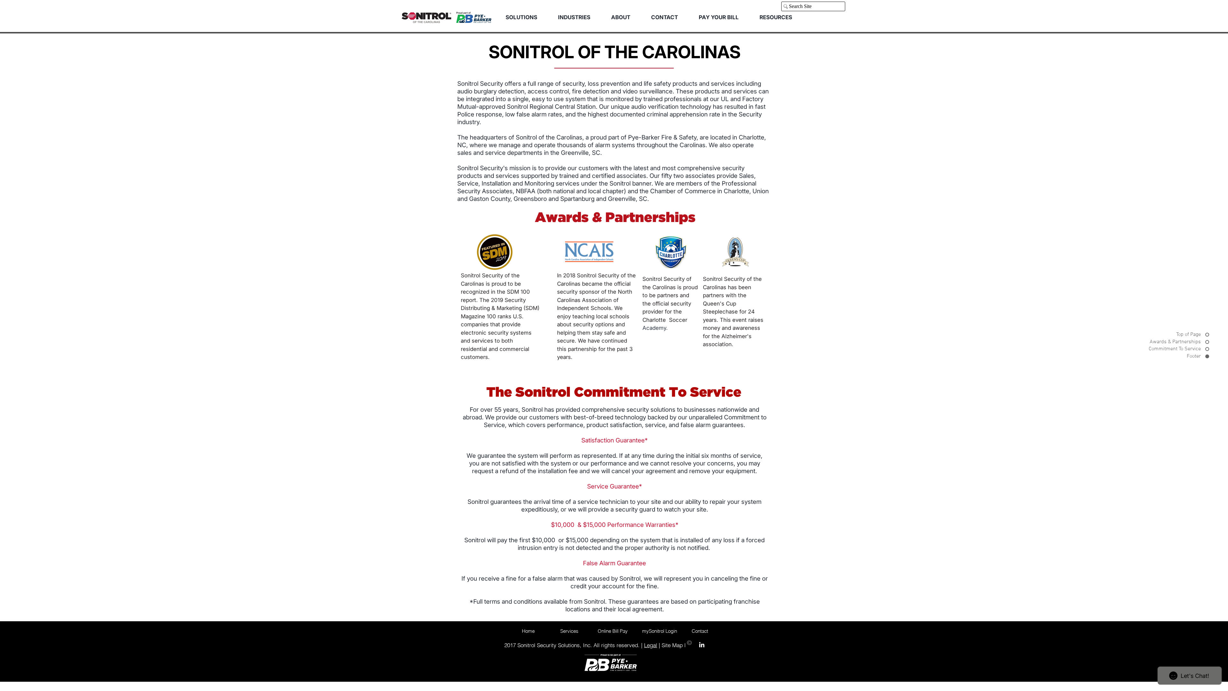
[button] (574, 17)
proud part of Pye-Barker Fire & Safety (643, 137)
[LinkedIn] (701, 645)
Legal (650, 645)
